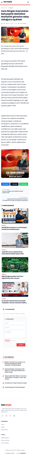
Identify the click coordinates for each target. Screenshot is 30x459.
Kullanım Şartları (5, 440)
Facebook (6, 184)
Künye (2, 424)
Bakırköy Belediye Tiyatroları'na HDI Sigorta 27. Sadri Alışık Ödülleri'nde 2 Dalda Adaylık (15, 370)
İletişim (3, 427)
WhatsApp (24, 184)
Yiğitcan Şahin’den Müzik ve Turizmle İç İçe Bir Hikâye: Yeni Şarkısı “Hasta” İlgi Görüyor (15, 377)
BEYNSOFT (23, 453)
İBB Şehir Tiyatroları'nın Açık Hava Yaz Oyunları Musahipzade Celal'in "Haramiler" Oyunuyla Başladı (14, 363)
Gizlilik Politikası (5, 438)
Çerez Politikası (5, 443)
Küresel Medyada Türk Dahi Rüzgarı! (15, 387)
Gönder (21, 344)
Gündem (10, 7)
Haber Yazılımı (10, 453)
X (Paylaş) (14, 184)
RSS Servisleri (4, 429)
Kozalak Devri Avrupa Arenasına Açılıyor (16, 383)
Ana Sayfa (4, 7)
